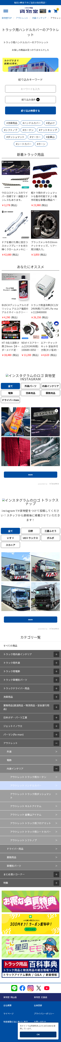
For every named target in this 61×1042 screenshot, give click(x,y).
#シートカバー (24, 144)
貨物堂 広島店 (40, 997)
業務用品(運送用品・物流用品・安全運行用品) (26, 707)
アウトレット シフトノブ (23, 840)
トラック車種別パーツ (15, 679)
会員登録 (38, 1005)
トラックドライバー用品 (16, 688)
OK (38, 1034)
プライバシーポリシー (44, 1013)
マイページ (8, 1013)
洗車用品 (8, 696)
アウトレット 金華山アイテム (25, 814)
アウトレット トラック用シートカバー (30, 831)
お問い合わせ (40, 1021)
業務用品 (11, 857)
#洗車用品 (11, 123)
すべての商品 (10, 645)
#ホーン (41, 144)
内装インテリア (15, 768)
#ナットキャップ (48, 130)
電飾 (9, 760)
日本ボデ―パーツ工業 (15, 717)
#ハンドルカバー (32, 123)
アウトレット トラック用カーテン (28, 777)
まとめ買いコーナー (14, 874)
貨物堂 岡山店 (10, 997)
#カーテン (28, 130)
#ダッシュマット (15, 137)
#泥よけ (50, 123)
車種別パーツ (14, 865)
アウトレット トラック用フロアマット (30, 823)
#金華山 (50, 137)
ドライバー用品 (15, 848)
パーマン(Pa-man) (13, 734)
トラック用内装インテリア (17, 654)
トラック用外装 (11, 662)
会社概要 (7, 1005)
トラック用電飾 (11, 671)
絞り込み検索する (30, 110)
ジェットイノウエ (12, 726)
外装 (9, 751)
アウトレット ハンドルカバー (26, 785)
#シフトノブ (10, 130)
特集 (5, 882)
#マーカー (35, 137)
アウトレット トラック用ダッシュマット (30, 795)
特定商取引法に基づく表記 (15, 1021)
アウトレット (10, 743)
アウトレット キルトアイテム (25, 806)
